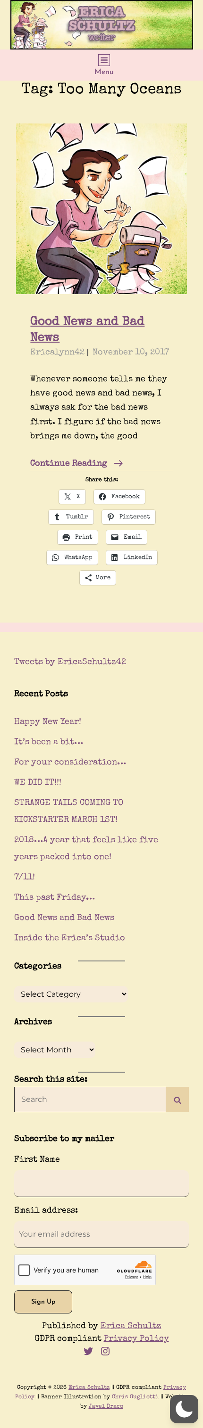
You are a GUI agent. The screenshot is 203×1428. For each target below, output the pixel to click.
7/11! (24, 877)
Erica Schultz (131, 1326)
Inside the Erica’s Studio (69, 938)
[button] (184, 1409)
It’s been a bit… (48, 742)
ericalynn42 (57, 352)
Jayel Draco (106, 1407)
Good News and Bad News (64, 918)
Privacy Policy (136, 1339)
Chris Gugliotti (135, 1397)
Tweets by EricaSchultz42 (70, 662)
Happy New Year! (47, 722)
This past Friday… (54, 898)
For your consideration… (70, 762)
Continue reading (76, 465)
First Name (37, 1160)
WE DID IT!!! (37, 783)
